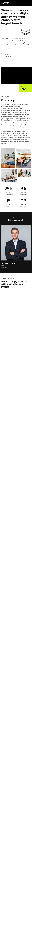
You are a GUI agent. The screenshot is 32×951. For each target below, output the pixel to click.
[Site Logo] (5, 2)
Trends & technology (8, 55)
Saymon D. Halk (8, 263)
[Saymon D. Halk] (16, 242)
